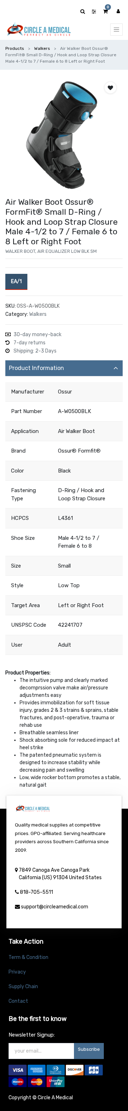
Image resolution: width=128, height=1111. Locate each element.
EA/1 (16, 281)
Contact (18, 1001)
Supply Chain (23, 987)
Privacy (17, 972)
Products (14, 48)
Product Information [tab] (36, 368)
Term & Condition (28, 957)
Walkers (42, 48)
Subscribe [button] (89, 1049)
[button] (110, 88)
